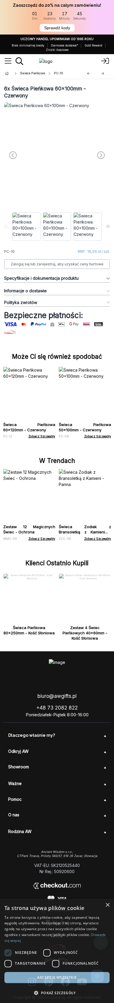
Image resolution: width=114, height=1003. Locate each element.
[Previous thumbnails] (6, 227)
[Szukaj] (19, 61)
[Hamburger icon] (8, 61)
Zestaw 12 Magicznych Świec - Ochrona (29, 529)
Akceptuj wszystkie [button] (57, 977)
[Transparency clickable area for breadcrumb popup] (37, 74)
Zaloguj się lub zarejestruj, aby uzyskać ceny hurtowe (57, 264)
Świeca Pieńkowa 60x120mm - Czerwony (29, 427)
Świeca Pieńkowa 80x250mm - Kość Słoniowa (29, 630)
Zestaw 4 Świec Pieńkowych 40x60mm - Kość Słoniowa (85, 632)
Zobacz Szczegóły (41, 436)
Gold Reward (93, 45)
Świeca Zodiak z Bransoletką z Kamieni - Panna (85, 532)
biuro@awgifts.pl (57, 696)
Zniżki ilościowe (57, 49)
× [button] (107, 905)
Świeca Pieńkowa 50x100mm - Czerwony (85, 427)
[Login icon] (105, 61)
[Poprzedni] (88, 73)
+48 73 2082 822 (57, 708)
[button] (57, 992)
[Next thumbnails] (108, 227)
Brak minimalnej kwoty (28, 45)
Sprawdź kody (57, 27)
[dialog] (57, 951)
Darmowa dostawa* (64, 45)
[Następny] (103, 73)
